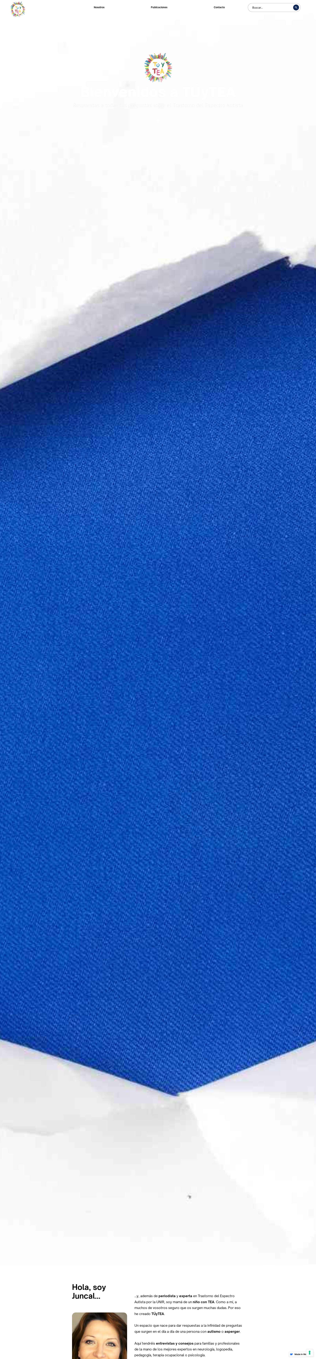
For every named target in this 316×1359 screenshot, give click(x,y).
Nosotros (99, 7)
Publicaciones (159, 7)
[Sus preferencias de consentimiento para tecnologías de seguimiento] (309, 1352)
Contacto (219, 7)
